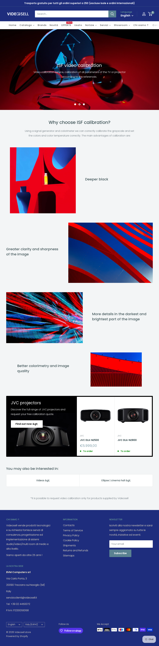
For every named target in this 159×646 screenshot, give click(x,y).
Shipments (69, 545)
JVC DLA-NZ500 (89, 440)
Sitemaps (68, 555)
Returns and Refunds (75, 550)
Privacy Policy (71, 535)
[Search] (112, 14)
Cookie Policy (71, 540)
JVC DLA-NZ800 (127, 440)
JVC (82, 435)
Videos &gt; (43, 480)
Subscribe (120, 553)
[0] (150, 14)
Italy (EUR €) (31, 624)
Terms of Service (73, 530)
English (11, 624)
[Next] (152, 426)
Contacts (69, 525)
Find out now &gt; (27, 424)
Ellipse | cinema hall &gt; (116, 480)
